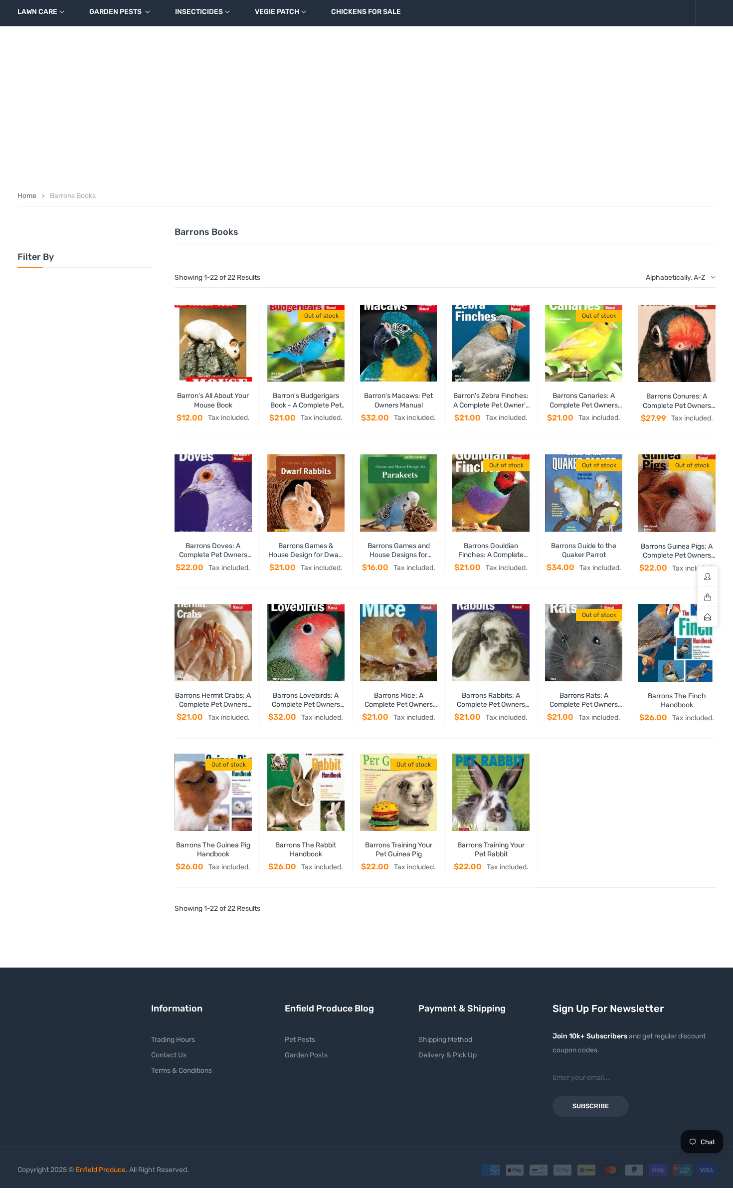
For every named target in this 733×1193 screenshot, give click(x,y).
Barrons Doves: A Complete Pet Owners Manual (213, 555)
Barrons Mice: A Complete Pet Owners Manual (399, 704)
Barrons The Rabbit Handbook (305, 849)
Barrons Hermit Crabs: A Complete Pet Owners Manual (213, 704)
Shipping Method (445, 1039)
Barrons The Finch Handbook (677, 700)
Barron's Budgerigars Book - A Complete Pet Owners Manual (306, 405)
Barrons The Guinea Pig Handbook (213, 849)
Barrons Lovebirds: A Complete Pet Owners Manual (306, 704)
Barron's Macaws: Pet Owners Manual (398, 400)
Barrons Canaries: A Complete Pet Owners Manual (584, 405)
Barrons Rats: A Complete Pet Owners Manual (584, 704)
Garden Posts (306, 1055)
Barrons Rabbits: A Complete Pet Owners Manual (491, 704)
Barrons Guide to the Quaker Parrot (583, 550)
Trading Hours (173, 1039)
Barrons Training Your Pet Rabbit (491, 849)
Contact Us (168, 1055)
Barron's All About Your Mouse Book (213, 400)
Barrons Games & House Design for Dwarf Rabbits (306, 555)
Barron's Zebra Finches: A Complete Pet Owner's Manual (491, 405)
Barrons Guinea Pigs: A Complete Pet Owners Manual (677, 555)
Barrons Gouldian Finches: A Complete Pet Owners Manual (491, 555)
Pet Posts (300, 1039)
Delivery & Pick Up (447, 1055)
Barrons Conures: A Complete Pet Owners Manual (677, 405)
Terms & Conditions (181, 1070)
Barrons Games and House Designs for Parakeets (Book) (398, 555)
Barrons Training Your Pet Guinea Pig (398, 849)
